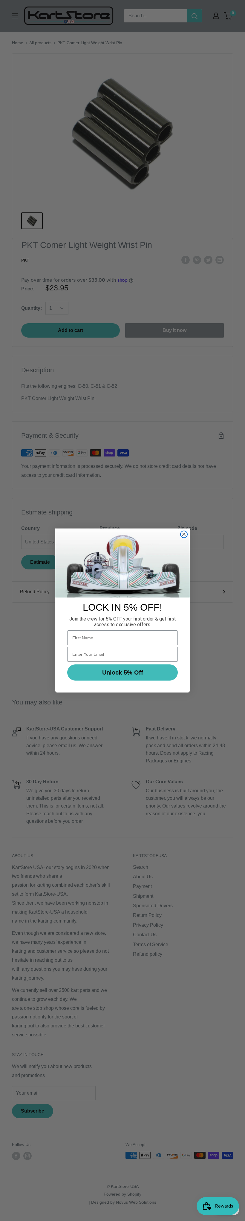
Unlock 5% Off (122, 672)
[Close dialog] (183, 534)
